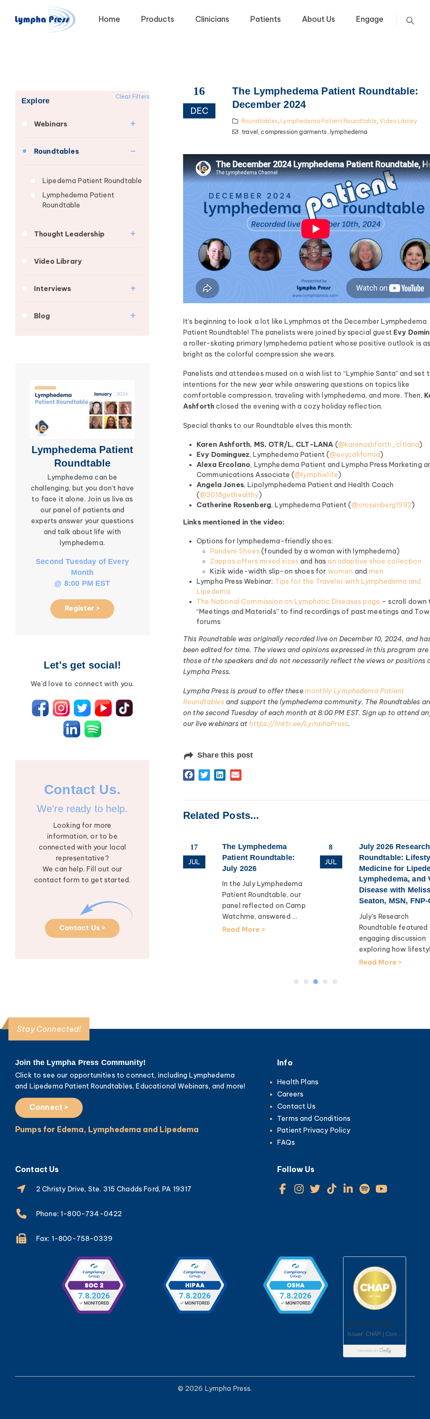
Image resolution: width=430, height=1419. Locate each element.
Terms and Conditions (313, 1118)
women (340, 571)
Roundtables (56, 151)
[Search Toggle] (410, 20)
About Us (318, 19)
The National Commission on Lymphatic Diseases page (288, 601)
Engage (369, 19)
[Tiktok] (332, 1188)
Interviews (52, 288)
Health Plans (297, 1082)
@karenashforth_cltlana (379, 444)
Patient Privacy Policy (314, 1130)
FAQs (286, 1142)
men (376, 571)
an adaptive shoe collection (374, 561)
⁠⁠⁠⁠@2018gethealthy (228, 494)
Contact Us (296, 1106)
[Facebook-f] (282, 1188)
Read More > (243, 929)
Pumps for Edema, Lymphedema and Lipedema (107, 1129)
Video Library (58, 261)
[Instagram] (299, 1188)
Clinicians (212, 19)
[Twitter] (315, 1188)
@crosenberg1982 (381, 505)
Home (109, 19)
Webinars (50, 124)
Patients (265, 19)
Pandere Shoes (235, 551)
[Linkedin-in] (348, 1188)
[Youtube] (381, 1188)
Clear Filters (132, 96)
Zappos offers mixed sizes (254, 561)
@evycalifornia (355, 454)
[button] (188, 775)
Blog (42, 316)
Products (157, 19)
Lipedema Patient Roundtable (92, 180)
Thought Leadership (69, 234)
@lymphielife (316, 474)
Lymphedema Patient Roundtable (78, 200)
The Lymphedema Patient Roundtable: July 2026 (258, 857)
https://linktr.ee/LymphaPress (298, 723)
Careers (290, 1094)
